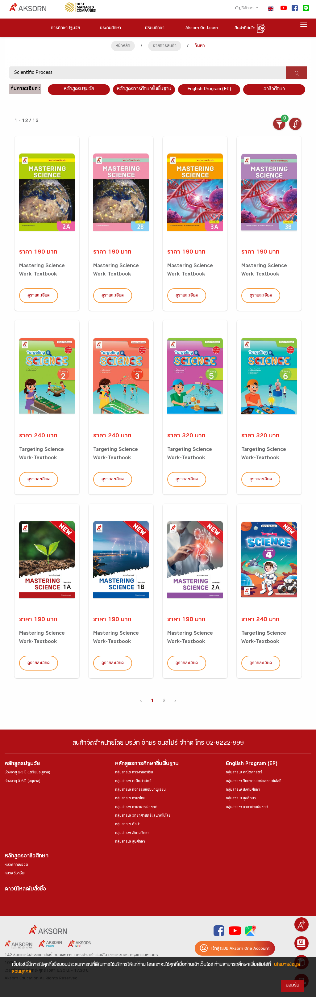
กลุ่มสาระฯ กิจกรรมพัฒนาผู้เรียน (140, 790)
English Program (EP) (209, 89)
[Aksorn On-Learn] (301, 943)
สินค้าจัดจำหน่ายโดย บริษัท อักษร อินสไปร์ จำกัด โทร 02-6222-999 (158, 744)
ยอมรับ (292, 986)
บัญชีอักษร (245, 9)
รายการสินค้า (165, 46)
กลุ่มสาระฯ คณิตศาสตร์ (133, 781)
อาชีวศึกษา (274, 89)
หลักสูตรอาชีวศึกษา (26, 856)
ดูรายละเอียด (38, 296)
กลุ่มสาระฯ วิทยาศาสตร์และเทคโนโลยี (143, 816)
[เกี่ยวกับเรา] (301, 924)
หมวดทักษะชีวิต (16, 865)
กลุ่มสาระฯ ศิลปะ (127, 824)
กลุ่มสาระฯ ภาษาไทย (130, 798)
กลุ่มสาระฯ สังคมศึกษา (132, 833)
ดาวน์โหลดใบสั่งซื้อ (25, 889)
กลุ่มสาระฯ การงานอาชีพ (134, 772)
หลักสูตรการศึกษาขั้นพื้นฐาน (144, 89)
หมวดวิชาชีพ (15, 873)
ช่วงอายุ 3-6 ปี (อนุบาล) (22, 781)
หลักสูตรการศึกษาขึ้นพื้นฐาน (147, 764)
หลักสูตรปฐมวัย (22, 764)
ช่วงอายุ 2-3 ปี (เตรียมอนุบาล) (27, 772)
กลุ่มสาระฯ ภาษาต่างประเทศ (136, 807)
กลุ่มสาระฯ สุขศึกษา (130, 841)
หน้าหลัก (123, 46)
